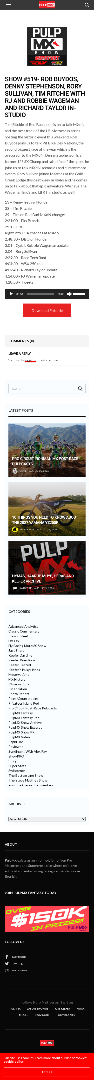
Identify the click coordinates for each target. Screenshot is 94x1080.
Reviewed (15, 746)
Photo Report (18, 693)
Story (12, 761)
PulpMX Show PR (21, 732)
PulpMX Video (19, 737)
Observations (18, 684)
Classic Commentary (23, 631)
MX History (16, 679)
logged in (30, 360)
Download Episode (47, 310)
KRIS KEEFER (62, 1008)
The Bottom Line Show (25, 775)
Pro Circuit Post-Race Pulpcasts (32, 708)
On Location (17, 689)
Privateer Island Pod (23, 703)
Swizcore (42, 1014)
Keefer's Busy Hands (24, 669)
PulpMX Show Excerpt (25, 727)
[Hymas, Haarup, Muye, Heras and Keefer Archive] (47, 568)
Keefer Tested (19, 665)
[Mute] (69, 294)
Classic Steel (18, 636)
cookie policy (14, 1061)
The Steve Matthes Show (27, 780)
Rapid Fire (15, 742)
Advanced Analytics (23, 626)
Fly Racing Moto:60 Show (27, 645)
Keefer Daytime (20, 655)
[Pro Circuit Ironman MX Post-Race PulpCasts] (47, 450)
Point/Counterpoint (23, 698)
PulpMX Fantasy (20, 713)
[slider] (80, 293)
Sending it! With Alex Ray (27, 751)
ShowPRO (16, 756)
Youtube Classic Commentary (30, 785)
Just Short (16, 650)
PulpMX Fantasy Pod (24, 718)
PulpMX (11, 860)
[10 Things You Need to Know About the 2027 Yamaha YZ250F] (47, 509)
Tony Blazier (65, 1014)
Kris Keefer (27, 529)
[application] (47, 294)
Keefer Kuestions (21, 660)
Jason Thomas (37, 1008)
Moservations (18, 674)
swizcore (26, 588)
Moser (23, 1014)
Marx (80, 1008)
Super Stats (17, 766)
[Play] (11, 294)
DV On (13, 641)
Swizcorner (16, 770)
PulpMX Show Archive (25, 722)
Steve (23, 470)
